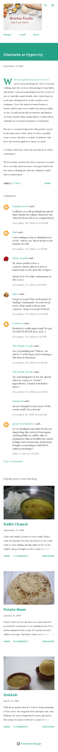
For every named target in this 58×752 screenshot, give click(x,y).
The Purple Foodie (22, 345)
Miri (14, 232)
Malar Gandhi (20, 258)
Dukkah (10, 694)
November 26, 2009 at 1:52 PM (29, 336)
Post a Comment (13, 461)
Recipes (7, 34)
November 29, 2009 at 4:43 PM (29, 391)
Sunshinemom (20, 206)
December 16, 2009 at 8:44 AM (29, 414)
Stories (16, 183)
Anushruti (17, 401)
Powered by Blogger (30, 743)
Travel (22, 34)
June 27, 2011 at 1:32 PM (25, 453)
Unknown (17, 323)
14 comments (20, 726)
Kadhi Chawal (16, 524)
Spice (15, 293)
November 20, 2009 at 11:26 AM (30, 223)
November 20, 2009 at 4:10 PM (29, 249)
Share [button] (47, 183)
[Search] (45, 5)
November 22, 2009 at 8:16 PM (29, 284)
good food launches (23, 423)
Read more (48, 556)
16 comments (20, 641)
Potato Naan (15, 609)
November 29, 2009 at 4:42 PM (29, 362)
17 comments (20, 556)
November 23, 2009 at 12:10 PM (30, 314)
